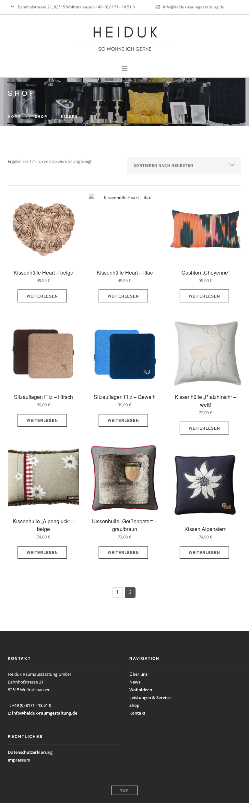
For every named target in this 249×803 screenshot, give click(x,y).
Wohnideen (140, 690)
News (134, 682)
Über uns (138, 674)
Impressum (19, 760)
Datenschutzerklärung (30, 752)
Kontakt (137, 713)
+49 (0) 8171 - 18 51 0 (115, 7)
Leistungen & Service (150, 697)
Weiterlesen (42, 296)
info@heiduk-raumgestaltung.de (193, 7)
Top (124, 790)
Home (14, 116)
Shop (134, 705)
